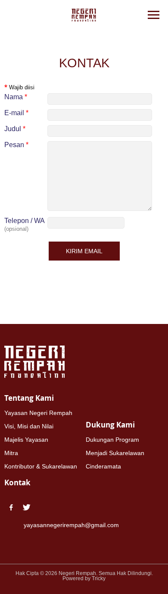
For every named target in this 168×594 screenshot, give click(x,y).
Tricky (99, 578)
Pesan (16, 144)
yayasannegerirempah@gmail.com (71, 525)
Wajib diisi (19, 87)
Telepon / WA (24, 220)
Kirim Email (84, 251)
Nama (15, 97)
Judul (14, 128)
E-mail (16, 112)
